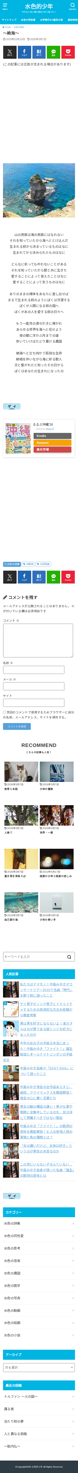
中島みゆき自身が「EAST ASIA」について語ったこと (46, 1071)
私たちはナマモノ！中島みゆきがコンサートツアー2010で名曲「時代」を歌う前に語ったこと (46, 989)
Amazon (43, 442)
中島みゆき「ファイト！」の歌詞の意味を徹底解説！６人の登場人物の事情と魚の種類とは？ (46, 1131)
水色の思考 (12, 1248)
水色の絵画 (12, 1323)
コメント (11, 620)
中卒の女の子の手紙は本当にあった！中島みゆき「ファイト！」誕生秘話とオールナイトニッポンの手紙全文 (38, 1051)
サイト (7, 696)
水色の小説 (12, 1335)
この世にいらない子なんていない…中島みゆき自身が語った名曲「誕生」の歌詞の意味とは (47, 1170)
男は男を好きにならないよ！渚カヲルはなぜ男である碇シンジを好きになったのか (46, 1029)
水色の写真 (12, 1298)
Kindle (41, 436)
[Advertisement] (39, 112)
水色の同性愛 (28, 20)
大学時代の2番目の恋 (51, 20)
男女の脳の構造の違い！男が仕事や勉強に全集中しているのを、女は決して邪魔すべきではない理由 (46, 1112)
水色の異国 (12, 1273)
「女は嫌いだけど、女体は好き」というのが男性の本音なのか (46, 1148)
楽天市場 (43, 449)
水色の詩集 (13, 564)
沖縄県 (29, 564)
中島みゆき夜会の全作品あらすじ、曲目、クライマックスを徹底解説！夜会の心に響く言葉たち (46, 1092)
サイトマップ (9, 20)
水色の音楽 (12, 1261)
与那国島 (45, 564)
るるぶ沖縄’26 (43, 424)
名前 (8, 663)
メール (9, 679)
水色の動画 (12, 1310)
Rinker (49, 429)
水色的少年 (39, 6)
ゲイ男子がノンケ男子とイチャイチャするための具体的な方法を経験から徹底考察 (46, 1009)
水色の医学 (12, 1285)
